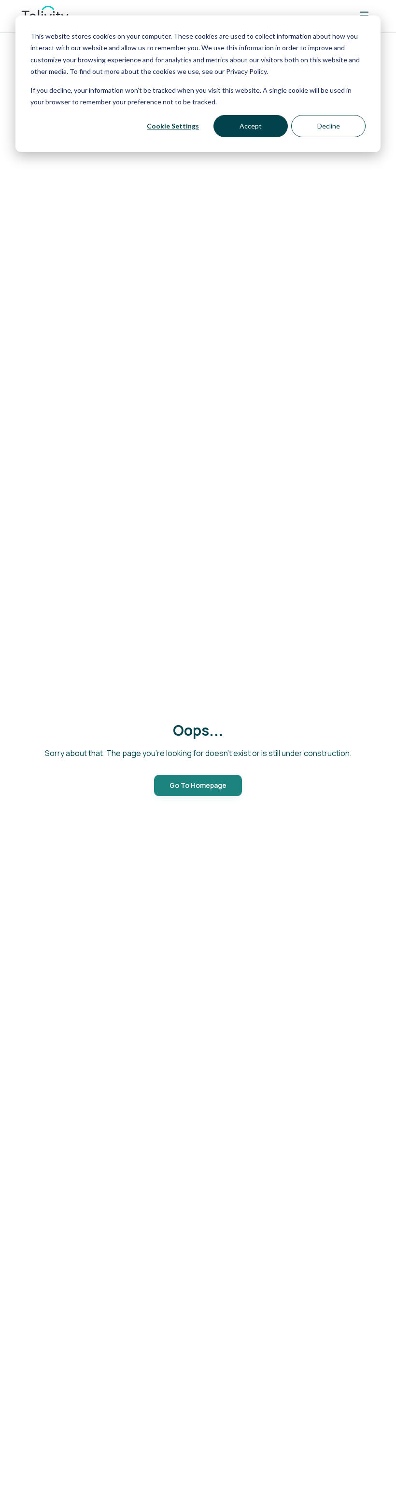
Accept (251, 126)
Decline (328, 126)
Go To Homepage (198, 785)
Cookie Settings (173, 126)
